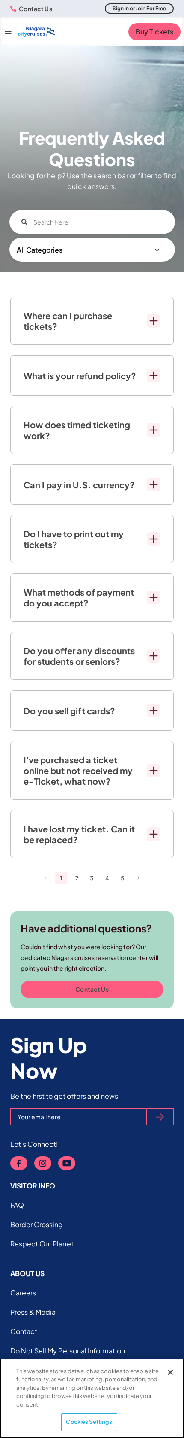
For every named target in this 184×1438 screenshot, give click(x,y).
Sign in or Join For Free (139, 8)
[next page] (138, 878)
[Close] (170, 1372)
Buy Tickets (154, 31)
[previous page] (46, 878)
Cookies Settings (89, 1421)
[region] (92, 1398)
